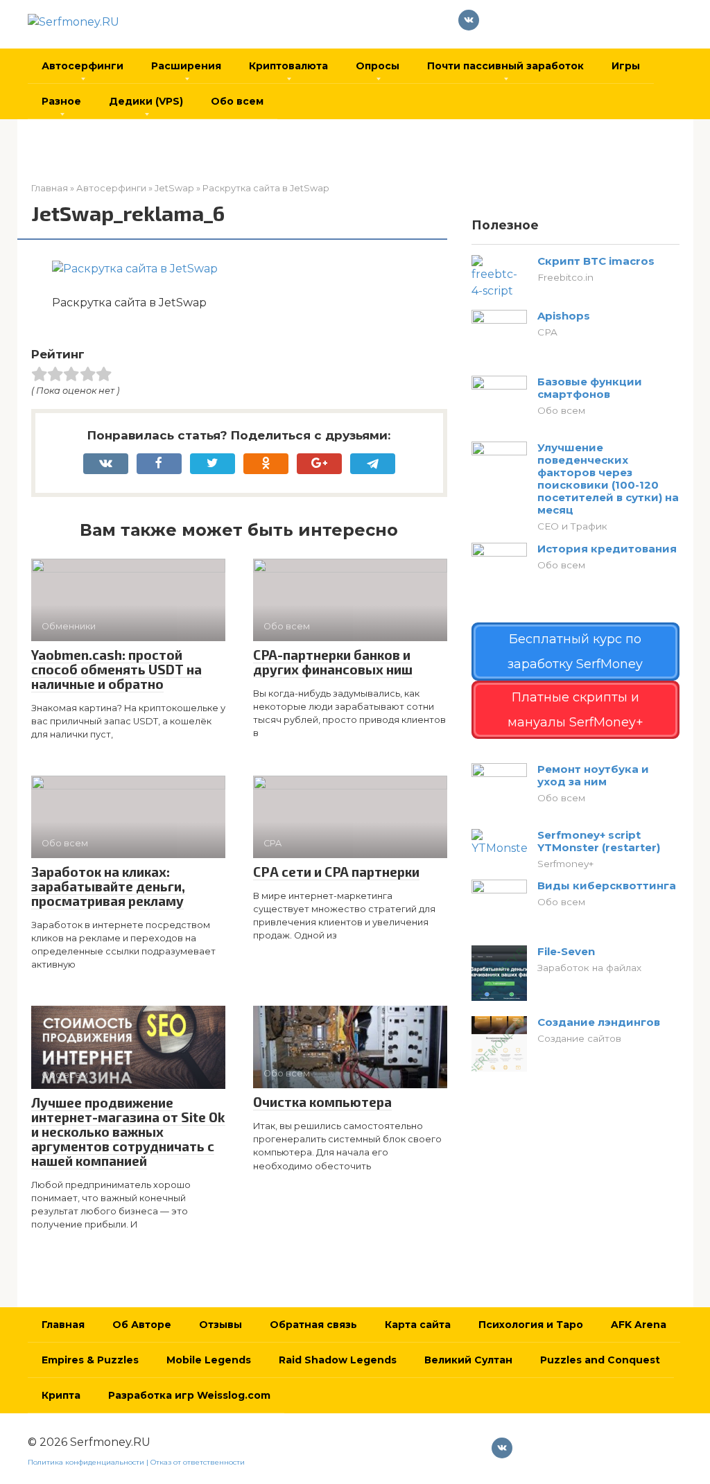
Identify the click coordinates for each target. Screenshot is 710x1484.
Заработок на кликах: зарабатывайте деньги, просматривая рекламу (108, 886)
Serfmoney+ (565, 863)
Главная (63, 1324)
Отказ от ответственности (197, 1462)
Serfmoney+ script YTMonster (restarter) (598, 841)
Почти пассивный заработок (505, 66)
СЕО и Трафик (572, 526)
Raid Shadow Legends (338, 1360)
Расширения (186, 66)
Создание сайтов (579, 1038)
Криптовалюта (288, 66)
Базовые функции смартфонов (589, 388)
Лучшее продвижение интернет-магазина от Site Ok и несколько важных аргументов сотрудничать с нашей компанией (128, 1131)
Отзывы (220, 1324)
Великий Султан (468, 1360)
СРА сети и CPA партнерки (336, 872)
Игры (626, 66)
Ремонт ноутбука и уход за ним (593, 775)
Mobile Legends (208, 1360)
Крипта (61, 1395)
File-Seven (566, 951)
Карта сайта (418, 1324)
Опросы (377, 66)
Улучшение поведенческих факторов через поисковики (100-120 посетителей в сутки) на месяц (608, 478)
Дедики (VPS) (146, 101)
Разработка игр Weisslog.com (189, 1395)
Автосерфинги (82, 66)
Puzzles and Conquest (600, 1360)
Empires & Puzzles (90, 1360)
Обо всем (237, 101)
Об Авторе (141, 1324)
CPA (547, 332)
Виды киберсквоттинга (606, 885)
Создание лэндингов (598, 1022)
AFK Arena (638, 1324)
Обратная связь (313, 1324)
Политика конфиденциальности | (89, 1462)
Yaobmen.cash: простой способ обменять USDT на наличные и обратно (116, 669)
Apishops (563, 315)
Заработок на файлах (589, 967)
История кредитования (607, 548)
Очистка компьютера (322, 1102)
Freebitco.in (565, 277)
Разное (61, 101)
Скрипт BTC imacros (596, 261)
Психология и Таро (530, 1324)
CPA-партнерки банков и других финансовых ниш (333, 662)
